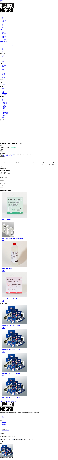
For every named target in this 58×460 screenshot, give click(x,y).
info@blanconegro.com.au (5, 430)
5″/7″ (4, 109)
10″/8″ (4, 110)
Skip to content (2, 0)
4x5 (2, 26)
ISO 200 (3, 60)
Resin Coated (3, 32)
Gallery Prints (3, 423)
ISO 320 (3, 61)
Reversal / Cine (5, 106)
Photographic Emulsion (5, 39)
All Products (3, 17)
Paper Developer (4, 37)
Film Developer (4, 36)
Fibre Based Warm (4, 31)
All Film (3, 69)
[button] (3, 221)
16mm (2, 56)
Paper (2, 18)
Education (3, 21)
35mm (2, 24)
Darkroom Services (4, 20)
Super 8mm (3, 55)
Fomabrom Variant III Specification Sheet (7, 188)
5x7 (2, 50)
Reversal (3, 66)
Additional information (3, 168)
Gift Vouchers (4, 45)
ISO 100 (3, 59)
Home (1, 121)
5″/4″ (4, 108)
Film (2, 415)
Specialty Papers (4, 33)
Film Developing (4, 43)
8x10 (2, 27)
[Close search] (0, 120)
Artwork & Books (8, 45)
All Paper (3, 88)
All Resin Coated (4, 77)
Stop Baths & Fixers (4, 38)
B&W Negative (4, 65)
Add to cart (1, 151)
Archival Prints (4, 424)
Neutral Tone (3, 73)
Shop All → (13, 45)
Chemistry (3, 19)
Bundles (1, 45)
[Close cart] (1, 443)
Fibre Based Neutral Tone (7, 121)
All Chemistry (5, 111)
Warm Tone (3, 74)
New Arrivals (3, 70)
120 (2, 25)
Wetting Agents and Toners (7, 115)
